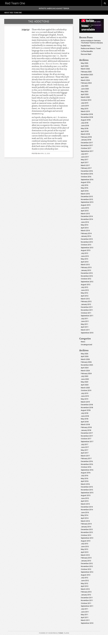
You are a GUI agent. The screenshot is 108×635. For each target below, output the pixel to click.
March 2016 (85, 194)
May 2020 (84, 91)
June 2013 (85, 256)
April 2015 (84, 211)
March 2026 (85, 69)
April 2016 (84, 191)
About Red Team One (13, 12)
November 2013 (87, 242)
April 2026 (84, 66)
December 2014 (87, 216)
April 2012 (84, 296)
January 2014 (86, 236)
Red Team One (15, 3)
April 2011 (84, 327)
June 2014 (85, 222)
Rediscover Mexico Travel (90, 48)
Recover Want (86, 54)
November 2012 (87, 276)
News (83, 342)
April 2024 (84, 77)
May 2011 (84, 324)
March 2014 (85, 231)
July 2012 (84, 287)
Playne (66, 633)
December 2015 (87, 196)
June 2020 (85, 89)
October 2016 (86, 177)
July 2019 (84, 103)
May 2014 (84, 225)
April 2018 (84, 131)
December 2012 (87, 273)
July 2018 (84, 123)
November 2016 (87, 174)
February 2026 (86, 72)
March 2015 (85, 214)
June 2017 (85, 157)
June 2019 (85, 106)
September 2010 (87, 333)
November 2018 (87, 117)
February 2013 (86, 267)
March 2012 (85, 299)
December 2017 (87, 143)
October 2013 (86, 245)
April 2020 (84, 94)
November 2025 (87, 75)
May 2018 (84, 128)
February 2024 (86, 83)
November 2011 (87, 310)
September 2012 (87, 282)
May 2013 (84, 259)
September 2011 (87, 316)
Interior (26, 29)
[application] (91, 26)
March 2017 (85, 165)
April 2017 (84, 162)
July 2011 (84, 319)
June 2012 (85, 290)
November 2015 (87, 199)
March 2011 (85, 330)
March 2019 (85, 111)
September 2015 (87, 202)
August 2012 (85, 285)
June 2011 (85, 321)
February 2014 (86, 233)
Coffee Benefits (87, 51)
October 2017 (86, 148)
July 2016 (84, 185)
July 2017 (84, 154)
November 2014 (87, 219)
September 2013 (87, 248)
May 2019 (84, 109)
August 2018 (85, 120)
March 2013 (85, 265)
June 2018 (85, 126)
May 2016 (84, 188)
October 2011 (86, 313)
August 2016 (85, 182)
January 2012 (86, 304)
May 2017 (84, 160)
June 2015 (85, 208)
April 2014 (84, 228)
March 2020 (85, 97)
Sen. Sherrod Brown (50, 63)
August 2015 (85, 205)
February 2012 (86, 301)
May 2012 (84, 293)
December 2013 (87, 239)
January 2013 (86, 270)
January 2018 (86, 140)
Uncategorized (86, 345)
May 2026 (84, 63)
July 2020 (84, 86)
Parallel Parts (85, 46)
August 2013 (85, 250)
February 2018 (86, 137)
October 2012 (86, 279)
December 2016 (87, 171)
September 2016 (87, 180)
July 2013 (84, 253)
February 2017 (86, 168)
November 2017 (87, 145)
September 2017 (87, 151)
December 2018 (87, 114)
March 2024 (85, 80)
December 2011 (87, 307)
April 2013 (84, 262)
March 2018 (85, 134)
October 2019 (86, 100)
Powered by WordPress (48, 633)
